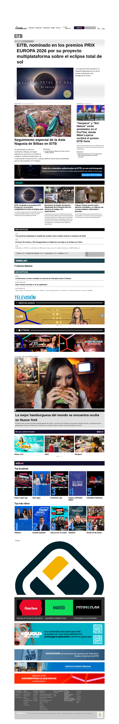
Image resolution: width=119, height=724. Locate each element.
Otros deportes (43, 708)
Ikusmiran (35, 698)
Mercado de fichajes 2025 (45, 700)
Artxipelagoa (26, 705)
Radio (53, 28)
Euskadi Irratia (27, 692)
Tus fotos (91, 253)
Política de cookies (56, 713)
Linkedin (78, 699)
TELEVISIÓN (25, 298)
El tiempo (67, 692)
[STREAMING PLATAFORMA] (87, 607)
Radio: (25, 691)
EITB (18, 36)
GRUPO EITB (90, 27)
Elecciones (67, 695)
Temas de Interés (69, 698)
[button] (57, 325)
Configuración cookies (67, 713)
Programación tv (19, 692)
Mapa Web (89, 713)
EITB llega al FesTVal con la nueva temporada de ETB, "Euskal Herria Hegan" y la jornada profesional (90, 155)
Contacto (83, 713)
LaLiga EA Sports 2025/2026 (46, 694)
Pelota (41, 703)
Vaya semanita (18, 697)
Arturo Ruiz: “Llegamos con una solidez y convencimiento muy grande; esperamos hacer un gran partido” (54, 291)
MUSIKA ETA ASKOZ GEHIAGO (30, 618)
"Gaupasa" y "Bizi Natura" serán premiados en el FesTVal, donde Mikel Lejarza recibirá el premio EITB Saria (88, 132)
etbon (25, 330)
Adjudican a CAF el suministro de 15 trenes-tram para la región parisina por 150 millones (47, 248)
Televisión (46, 28)
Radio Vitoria (26, 695)
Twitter (78, 694)
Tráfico (66, 693)
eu (101, 28)
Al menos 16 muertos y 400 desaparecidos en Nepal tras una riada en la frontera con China (48, 242)
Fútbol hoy (42, 692)
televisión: (18, 691)
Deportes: (43, 691)
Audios (55, 695)
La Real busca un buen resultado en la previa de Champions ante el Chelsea (43, 278)
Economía (35, 694)
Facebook (79, 692)
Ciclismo (41, 705)
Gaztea (25, 697)
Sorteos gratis (68, 694)
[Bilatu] (99, 29)
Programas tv (18, 694)
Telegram (79, 697)
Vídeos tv (17, 695)
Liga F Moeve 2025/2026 (45, 695)
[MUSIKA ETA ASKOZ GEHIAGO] (31, 607)
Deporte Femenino (44, 701)
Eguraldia (35, 700)
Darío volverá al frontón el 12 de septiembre (31, 285)
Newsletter (79, 691)
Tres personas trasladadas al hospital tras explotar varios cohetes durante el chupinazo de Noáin (50, 236)
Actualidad (35, 692)
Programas (26, 701)
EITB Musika (26, 698)
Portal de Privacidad (39, 713)
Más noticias (21, 229)
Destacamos (27, 303)
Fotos (54, 694)
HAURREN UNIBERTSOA (55, 618)
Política (35, 695)
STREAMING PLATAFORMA (85, 618)
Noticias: (36, 691)
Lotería (66, 697)
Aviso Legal (47, 713)
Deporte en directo (44, 709)
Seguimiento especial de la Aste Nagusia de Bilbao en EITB (39, 141)
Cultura (35, 697)
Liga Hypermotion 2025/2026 (46, 697)
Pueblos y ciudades (70, 699)
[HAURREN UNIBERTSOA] (59, 607)
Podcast (25, 703)
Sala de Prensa (68, 700)
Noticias (31, 28)
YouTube (79, 701)
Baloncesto (42, 706)
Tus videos (91, 255)
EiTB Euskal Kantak (28, 700)
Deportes (38, 28)
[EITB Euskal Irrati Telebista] (21, 27)
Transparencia (77, 713)
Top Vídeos (56, 692)
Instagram (79, 696)
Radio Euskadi (27, 694)
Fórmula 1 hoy (43, 698)
